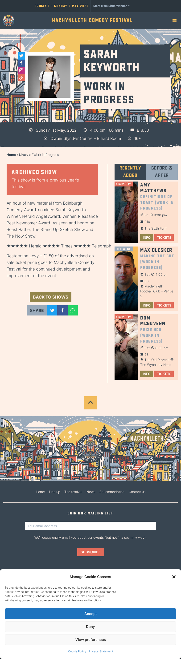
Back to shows (50, 297)
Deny (90, 626)
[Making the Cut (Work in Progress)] (126, 279)
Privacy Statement (101, 651)
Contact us (137, 492)
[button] (174, 576)
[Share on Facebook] (62, 310)
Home (11, 155)
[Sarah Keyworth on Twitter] (21, 56)
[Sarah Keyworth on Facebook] (21, 63)
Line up (25, 155)
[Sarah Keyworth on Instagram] (21, 70)
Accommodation (111, 492)
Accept (90, 613)
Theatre (123, 249)
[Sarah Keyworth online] (21, 77)
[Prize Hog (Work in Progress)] (126, 347)
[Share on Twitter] (52, 310)
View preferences (90, 639)
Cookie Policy (77, 651)
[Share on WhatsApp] (73, 310)
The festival (73, 492)
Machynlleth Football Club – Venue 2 (156, 291)
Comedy (123, 184)
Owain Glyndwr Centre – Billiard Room (85, 138)
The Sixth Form (155, 228)
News (90, 492)
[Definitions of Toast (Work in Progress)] (126, 212)
